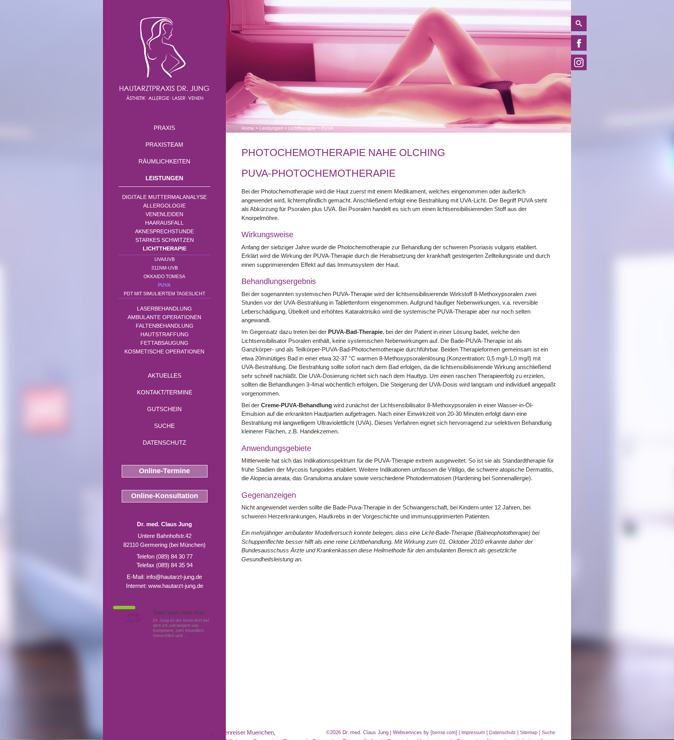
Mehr (194, 635)
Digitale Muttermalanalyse (164, 197)
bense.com (444, 732)
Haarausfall (164, 223)
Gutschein (164, 409)
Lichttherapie (164, 248)
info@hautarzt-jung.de (174, 576)
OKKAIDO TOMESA (164, 276)
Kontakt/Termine (164, 392)
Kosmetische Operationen (164, 351)
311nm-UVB (164, 268)
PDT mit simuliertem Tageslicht (164, 293)
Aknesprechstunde (164, 231)
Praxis (164, 127)
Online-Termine (164, 471)
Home (247, 128)
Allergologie (164, 205)
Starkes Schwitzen (164, 240)
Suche (164, 425)
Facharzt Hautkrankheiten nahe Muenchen (157, 732)
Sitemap (528, 732)
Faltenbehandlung (164, 326)
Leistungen (164, 178)
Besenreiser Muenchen (244, 732)
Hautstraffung (164, 334)
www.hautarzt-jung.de (175, 585)
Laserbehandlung (164, 308)
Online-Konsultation (164, 496)
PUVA (164, 285)
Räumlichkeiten (164, 161)
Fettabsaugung (164, 343)
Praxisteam (164, 144)
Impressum (473, 732)
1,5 (132, 617)
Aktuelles (164, 375)
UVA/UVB (164, 259)
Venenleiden (164, 214)
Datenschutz (164, 442)
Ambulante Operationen (164, 317)
